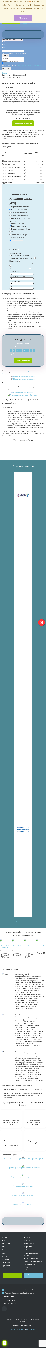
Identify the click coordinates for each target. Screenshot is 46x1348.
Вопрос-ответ (6, 1262)
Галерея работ (6, 1259)
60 (4, 48)
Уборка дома (28, 1247)
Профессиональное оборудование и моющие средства (32, 1267)
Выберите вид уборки (17, 223)
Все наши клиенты (23, 922)
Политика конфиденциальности (23, 1325)
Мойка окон (28, 1250)
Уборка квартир (29, 1243)
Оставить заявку (12, 1275)
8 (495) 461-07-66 (8, 1297)
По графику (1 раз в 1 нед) (20, 255)
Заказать (5, 55)
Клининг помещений (31, 1258)
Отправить (6, 68)
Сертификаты (6, 1266)
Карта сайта (27, 1240)
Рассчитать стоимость (23, 124)
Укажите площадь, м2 (17, 237)
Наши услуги (6, 1243)
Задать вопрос (33, 1275)
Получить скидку (23, 360)
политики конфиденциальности (29, 65)
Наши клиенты (6, 1250)
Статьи (4, 1253)
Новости (4, 1256)
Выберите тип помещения (19, 207)
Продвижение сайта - (18, 1329)
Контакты (27, 1237)
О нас (3, 1240)
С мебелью (13, 249)
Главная (4, 73)
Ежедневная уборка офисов (33, 1261)
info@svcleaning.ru (10, 1300)
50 (4, 45)
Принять (23, 18)
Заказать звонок (10, 1303)
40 (4, 42)
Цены (3, 1247)
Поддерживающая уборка (20, 229)
